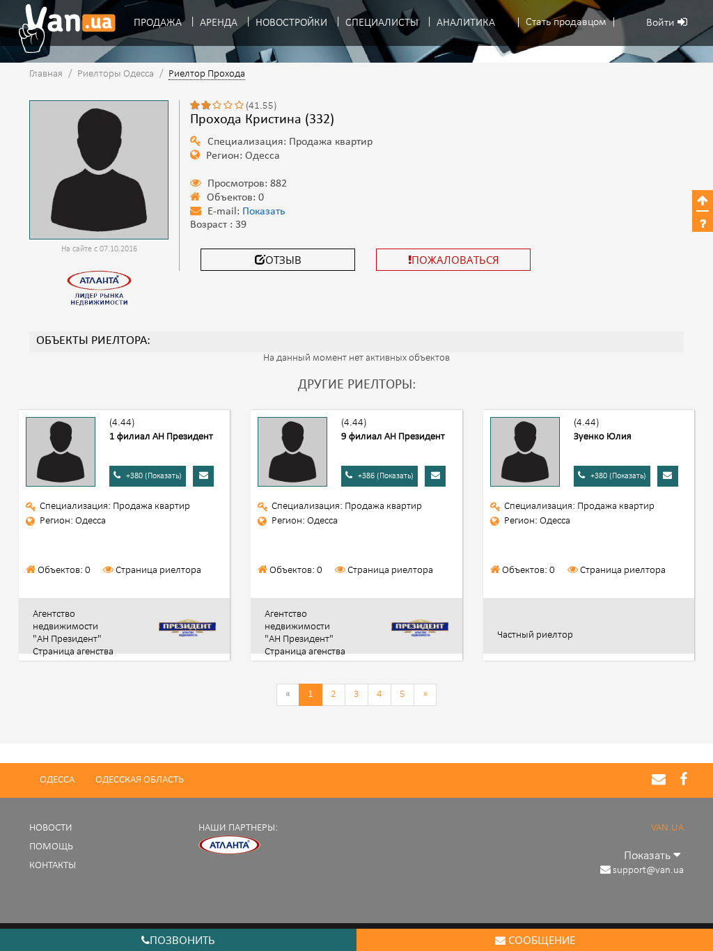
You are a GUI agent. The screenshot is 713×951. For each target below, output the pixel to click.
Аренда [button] (218, 23)
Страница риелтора (158, 570)
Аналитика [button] (466, 23)
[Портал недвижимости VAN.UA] (62, 28)
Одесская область (139, 780)
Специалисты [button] (381, 23)
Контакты (52, 865)
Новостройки (291, 23)
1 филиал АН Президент (161, 437)
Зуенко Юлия (603, 437)
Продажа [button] (158, 23)
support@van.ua (648, 870)
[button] (566, 22)
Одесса (57, 780)
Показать (263, 212)
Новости (50, 828)
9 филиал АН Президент (393, 437)
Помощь (51, 847)
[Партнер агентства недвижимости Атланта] (229, 845)
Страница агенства (73, 652)
